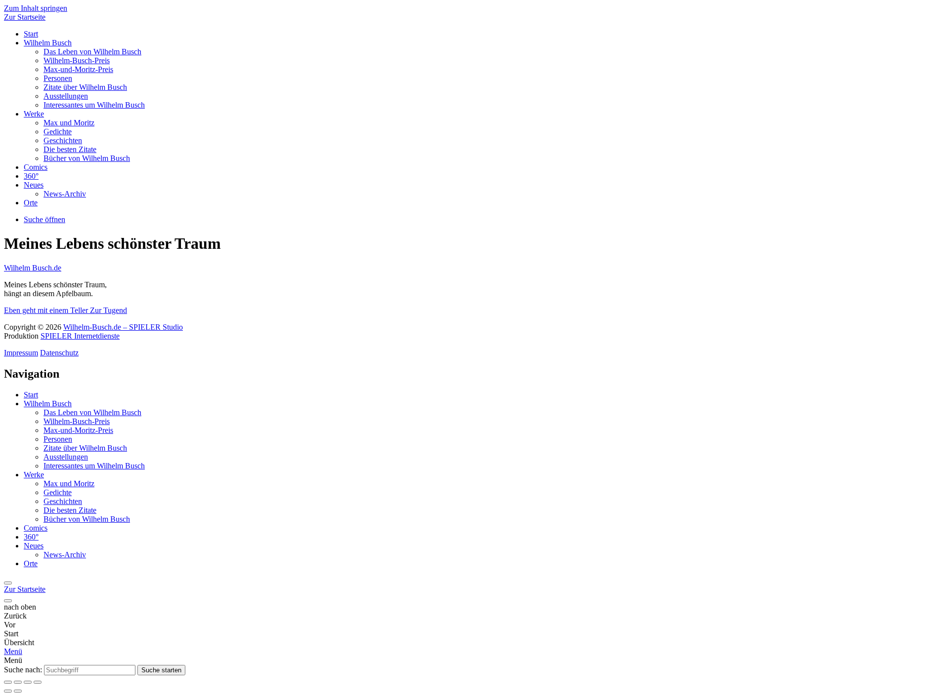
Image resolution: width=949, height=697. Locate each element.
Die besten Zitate (69, 149)
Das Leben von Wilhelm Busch (92, 51)
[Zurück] (8, 582)
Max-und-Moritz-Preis (78, 69)
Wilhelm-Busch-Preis (76, 60)
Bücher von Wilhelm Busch (86, 158)
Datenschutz (59, 352)
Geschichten (62, 140)
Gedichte (57, 131)
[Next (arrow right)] (18, 691)
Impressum (21, 352)
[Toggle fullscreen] (28, 682)
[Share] (18, 682)
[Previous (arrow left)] (8, 691)
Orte (31, 202)
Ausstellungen (65, 96)
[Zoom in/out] (38, 682)
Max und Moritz (68, 122)
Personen (57, 78)
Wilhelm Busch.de (32, 268)
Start (31, 34)
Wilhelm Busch (48, 43)
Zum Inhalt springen (35, 8)
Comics (35, 167)
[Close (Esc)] (8, 682)
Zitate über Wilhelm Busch (85, 87)
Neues (33, 185)
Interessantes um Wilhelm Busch (94, 105)
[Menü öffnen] (8, 600)
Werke (34, 114)
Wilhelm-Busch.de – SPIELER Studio (123, 327)
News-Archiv (64, 194)
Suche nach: (23, 669)
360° (31, 176)
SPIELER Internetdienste (80, 336)
